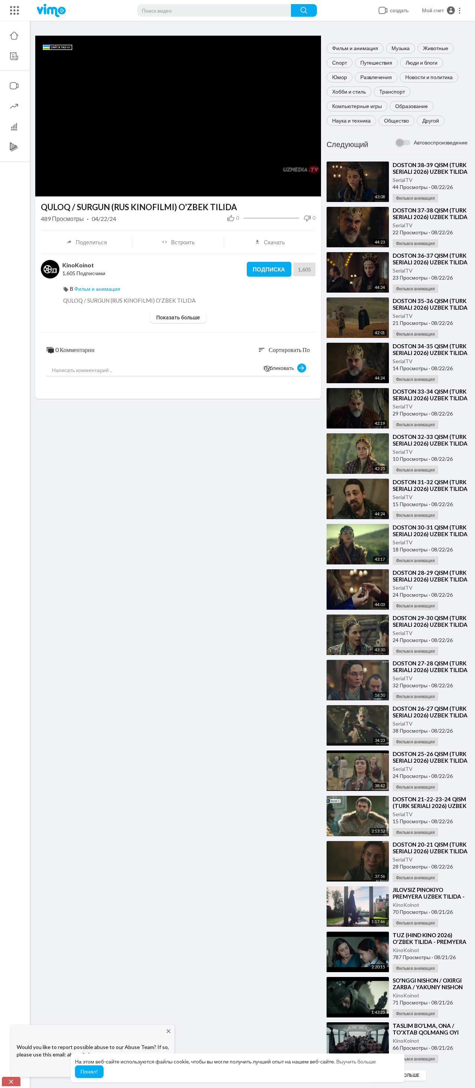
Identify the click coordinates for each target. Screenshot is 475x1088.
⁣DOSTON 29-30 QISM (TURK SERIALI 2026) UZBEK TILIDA (430, 621)
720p (296, 169)
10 (272, 187)
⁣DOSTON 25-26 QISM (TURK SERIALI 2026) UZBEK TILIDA (430, 757)
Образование (411, 106)
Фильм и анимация (355, 48)
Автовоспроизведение (441, 142)
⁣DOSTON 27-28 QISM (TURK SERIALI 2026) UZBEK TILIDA (430, 666)
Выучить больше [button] (356, 1061)
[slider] (152, 187)
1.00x (261, 187)
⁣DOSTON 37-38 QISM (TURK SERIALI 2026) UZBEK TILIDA (430, 213)
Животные (435, 48)
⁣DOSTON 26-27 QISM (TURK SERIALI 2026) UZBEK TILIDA (430, 712)
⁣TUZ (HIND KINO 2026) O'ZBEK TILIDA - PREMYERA (429, 938)
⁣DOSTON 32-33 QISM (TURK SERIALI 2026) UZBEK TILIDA (430, 440)
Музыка (401, 48)
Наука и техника (351, 120)
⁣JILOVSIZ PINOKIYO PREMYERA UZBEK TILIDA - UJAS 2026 (429, 896)
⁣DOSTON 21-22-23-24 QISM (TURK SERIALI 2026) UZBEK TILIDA (429, 806)
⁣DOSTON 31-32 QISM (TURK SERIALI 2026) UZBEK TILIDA (430, 485)
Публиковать (280, 368)
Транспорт (392, 91)
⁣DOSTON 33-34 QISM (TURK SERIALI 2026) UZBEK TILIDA (430, 394)
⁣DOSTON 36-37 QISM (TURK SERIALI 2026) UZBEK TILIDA (430, 259)
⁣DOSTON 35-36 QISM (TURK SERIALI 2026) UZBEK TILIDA (430, 304)
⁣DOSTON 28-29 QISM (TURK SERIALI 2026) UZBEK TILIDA (430, 576)
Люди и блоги (422, 62)
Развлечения (376, 77)
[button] (441, 10)
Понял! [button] (89, 1071)
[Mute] (285, 187)
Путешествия (376, 62)
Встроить (183, 242)
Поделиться (91, 242)
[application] (178, 116)
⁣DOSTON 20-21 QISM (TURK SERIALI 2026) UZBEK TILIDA (430, 847)
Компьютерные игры (357, 106)
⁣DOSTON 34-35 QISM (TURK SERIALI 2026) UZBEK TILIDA (430, 349)
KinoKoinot (406, 905)
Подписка (269, 269)
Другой (430, 120)
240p (298, 187)
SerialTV (403, 180)
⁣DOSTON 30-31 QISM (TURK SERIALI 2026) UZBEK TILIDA (430, 530)
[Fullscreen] (310, 187)
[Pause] (45, 187)
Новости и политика (429, 77)
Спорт (339, 62)
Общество (396, 120)
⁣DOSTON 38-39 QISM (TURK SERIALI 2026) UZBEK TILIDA (430, 168)
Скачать (274, 242)
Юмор (339, 77)
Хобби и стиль (349, 91)
